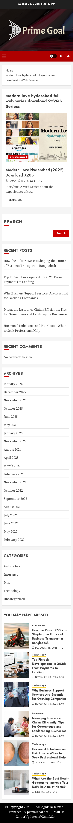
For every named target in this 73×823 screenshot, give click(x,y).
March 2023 (12, 466)
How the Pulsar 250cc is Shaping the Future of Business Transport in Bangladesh (49, 636)
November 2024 (15, 441)
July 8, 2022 (28, 181)
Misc (7, 582)
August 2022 (12, 507)
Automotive (12, 566)
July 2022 (10, 515)
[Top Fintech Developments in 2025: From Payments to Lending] (16, 665)
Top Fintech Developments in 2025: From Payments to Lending (49, 665)
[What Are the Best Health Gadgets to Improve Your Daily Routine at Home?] (16, 782)
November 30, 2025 (46, 677)
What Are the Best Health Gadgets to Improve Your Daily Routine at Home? (50, 782)
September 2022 (15, 499)
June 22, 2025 (43, 792)
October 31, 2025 (45, 762)
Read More (15, 200)
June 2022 (11, 523)
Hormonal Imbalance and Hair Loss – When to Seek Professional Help (49, 753)
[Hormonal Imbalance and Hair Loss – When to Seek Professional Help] (16, 753)
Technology (12, 591)
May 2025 (10, 425)
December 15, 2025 (46, 648)
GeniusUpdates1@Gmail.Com (36, 817)
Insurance (11, 574)
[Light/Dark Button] (53, 56)
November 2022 (15, 482)
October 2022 (13, 490)
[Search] (61, 56)
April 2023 (11, 458)
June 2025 (11, 417)
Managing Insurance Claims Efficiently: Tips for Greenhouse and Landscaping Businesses (35, 311)
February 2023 (14, 474)
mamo (12, 181)
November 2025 (15, 400)
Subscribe (68, 56)
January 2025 (13, 433)
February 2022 (14, 540)
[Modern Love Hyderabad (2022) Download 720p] (36, 137)
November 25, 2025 (46, 736)
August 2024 (12, 449)
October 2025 (13, 408)
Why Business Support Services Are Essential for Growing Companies (49, 694)
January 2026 (13, 384)
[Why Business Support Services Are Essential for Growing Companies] (16, 694)
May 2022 (10, 531)
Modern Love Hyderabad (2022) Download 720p (34, 172)
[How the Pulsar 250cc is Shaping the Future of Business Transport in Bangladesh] (16, 636)
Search (13, 221)
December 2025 (15, 392)
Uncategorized (18, 157)
